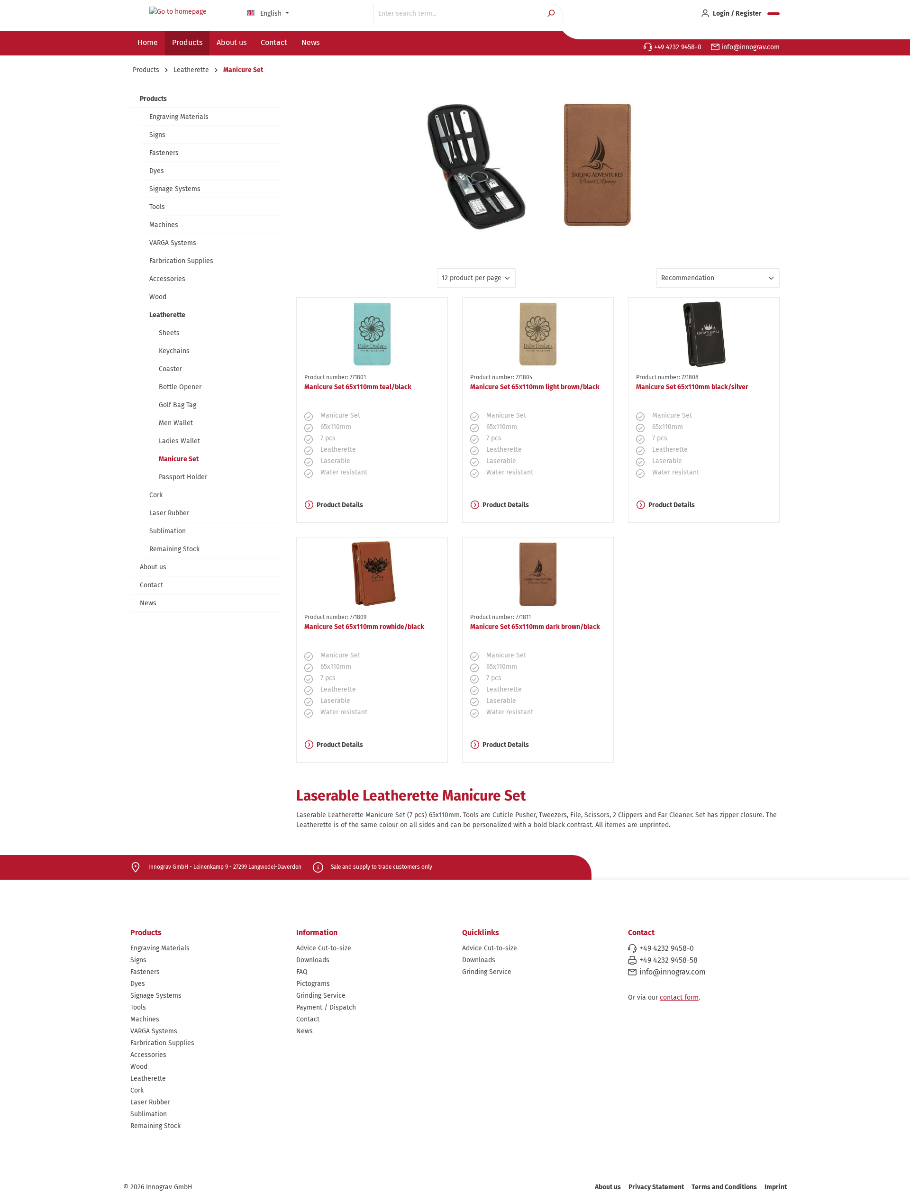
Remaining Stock (174, 549)
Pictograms (313, 984)
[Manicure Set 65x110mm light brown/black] (538, 334)
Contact (151, 585)
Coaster (170, 369)
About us (153, 567)
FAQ (302, 972)
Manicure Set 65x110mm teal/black (357, 387)
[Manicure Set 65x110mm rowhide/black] (372, 573)
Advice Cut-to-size (323, 948)
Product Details (340, 505)
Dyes (156, 171)
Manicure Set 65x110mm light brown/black (535, 387)
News (148, 603)
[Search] (552, 13)
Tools (157, 207)
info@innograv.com (749, 47)
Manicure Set (179, 459)
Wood (157, 297)
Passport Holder (183, 477)
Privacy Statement (656, 1187)
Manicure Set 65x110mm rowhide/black (364, 627)
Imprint (775, 1187)
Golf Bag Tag (177, 405)
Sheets (169, 333)
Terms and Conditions (724, 1187)
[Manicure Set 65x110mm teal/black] (372, 334)
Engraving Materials (179, 117)
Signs (157, 135)
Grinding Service (321, 996)
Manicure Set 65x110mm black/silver (692, 387)
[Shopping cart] (773, 13)
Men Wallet (176, 423)
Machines (163, 225)
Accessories (167, 279)
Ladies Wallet (179, 441)
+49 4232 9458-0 (676, 47)
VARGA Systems (172, 243)
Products (153, 99)
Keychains (174, 351)
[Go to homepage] (177, 12)
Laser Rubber (169, 513)
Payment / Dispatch (326, 1007)
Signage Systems (174, 189)
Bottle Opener (180, 387)
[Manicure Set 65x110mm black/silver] (703, 334)
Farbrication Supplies (181, 261)
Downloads (312, 960)
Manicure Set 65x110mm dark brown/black (535, 627)
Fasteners (164, 153)
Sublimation (167, 531)
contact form (679, 997)
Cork (156, 495)
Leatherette (167, 315)
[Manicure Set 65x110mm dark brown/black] (538, 573)
